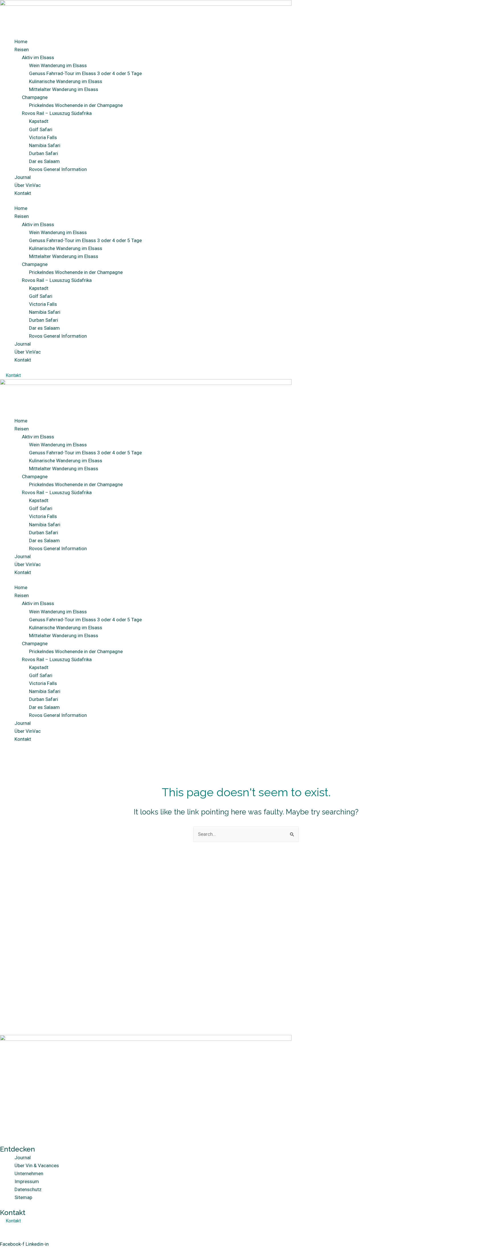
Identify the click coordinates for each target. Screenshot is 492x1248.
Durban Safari (43, 153)
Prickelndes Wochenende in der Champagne (76, 105)
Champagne (35, 97)
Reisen (22, 49)
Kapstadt (38, 121)
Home (21, 41)
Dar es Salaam (44, 161)
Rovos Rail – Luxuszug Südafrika (57, 113)
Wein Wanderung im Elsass (58, 65)
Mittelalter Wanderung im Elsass (63, 89)
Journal (23, 177)
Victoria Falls (43, 137)
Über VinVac (28, 185)
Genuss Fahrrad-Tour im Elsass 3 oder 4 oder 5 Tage (85, 73)
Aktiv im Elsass (38, 57)
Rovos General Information (58, 169)
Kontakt (23, 193)
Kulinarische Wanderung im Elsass (65, 81)
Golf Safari (40, 129)
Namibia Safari (44, 145)
